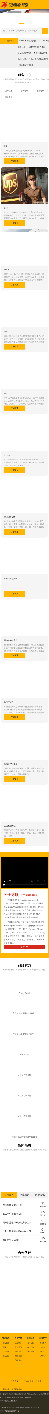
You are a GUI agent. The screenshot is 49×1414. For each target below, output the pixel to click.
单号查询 (43, 1343)
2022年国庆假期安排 (28, 41)
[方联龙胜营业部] (24, 1064)
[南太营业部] (24, 1044)
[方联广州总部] (24, 982)
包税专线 (40, 91)
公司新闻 (9, 1194)
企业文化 (18, 1351)
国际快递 (8, 91)
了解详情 (24, 947)
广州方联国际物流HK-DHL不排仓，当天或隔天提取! (18, 1231)
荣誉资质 (18, 1356)
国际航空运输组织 (26, 65)
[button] (21, 23)
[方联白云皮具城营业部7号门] (24, 1023)
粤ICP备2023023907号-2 (9, 1411)
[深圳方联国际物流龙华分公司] (24, 1126)
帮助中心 (43, 1351)
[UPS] (24, 1266)
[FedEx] (24, 1277)
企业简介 (18, 1343)
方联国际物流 (17, 1389)
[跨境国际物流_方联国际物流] (15, 4)
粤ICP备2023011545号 (9, 1401)
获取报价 (43, 1356)
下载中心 (43, 1347)
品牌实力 (18, 1360)
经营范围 (18, 1347)
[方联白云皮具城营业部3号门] (24, 1002)
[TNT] (24, 1309)
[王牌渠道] (24, 18)
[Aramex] (24, 1288)
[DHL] (24, 1299)
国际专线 (24, 91)
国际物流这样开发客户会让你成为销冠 (18, 1222)
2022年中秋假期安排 (12, 1214)
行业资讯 (40, 1194)
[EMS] (24, 1320)
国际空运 (8, 97)
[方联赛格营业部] (24, 1085)
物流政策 (24, 1194)
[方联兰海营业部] (24, 1105)
